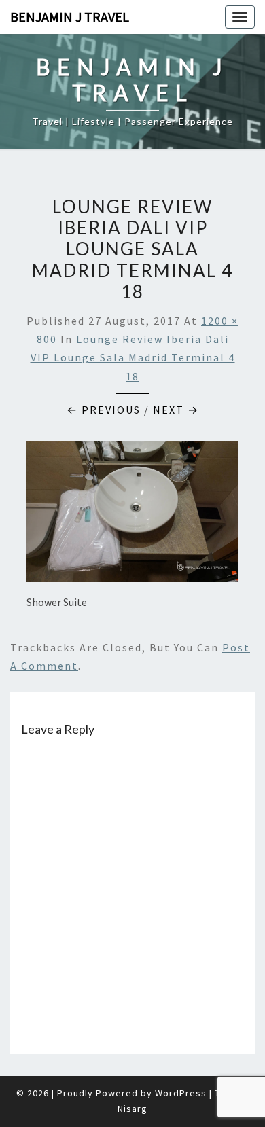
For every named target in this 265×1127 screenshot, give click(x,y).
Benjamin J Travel (69, 16)
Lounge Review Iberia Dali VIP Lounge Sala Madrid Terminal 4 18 (133, 357)
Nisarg (132, 1109)
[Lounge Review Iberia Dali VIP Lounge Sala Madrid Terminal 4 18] (132, 515)
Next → (176, 409)
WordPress (181, 1093)
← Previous (104, 409)
